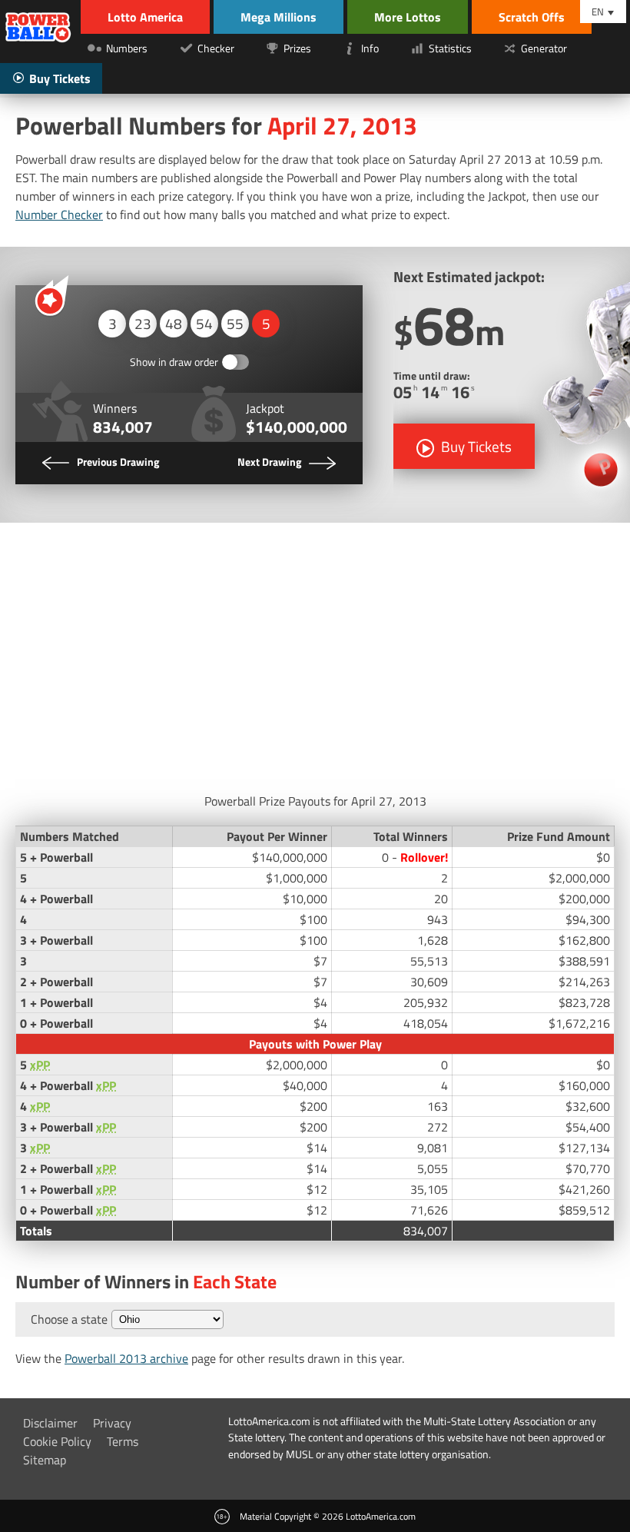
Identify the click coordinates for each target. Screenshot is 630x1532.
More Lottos (407, 17)
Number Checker (59, 214)
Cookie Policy (57, 1441)
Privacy (112, 1423)
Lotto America (145, 17)
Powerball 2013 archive (126, 1358)
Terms (122, 1441)
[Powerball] (38, 29)
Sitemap (44, 1460)
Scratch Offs (532, 17)
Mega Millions (278, 17)
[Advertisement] (315, 653)
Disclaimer (50, 1423)
